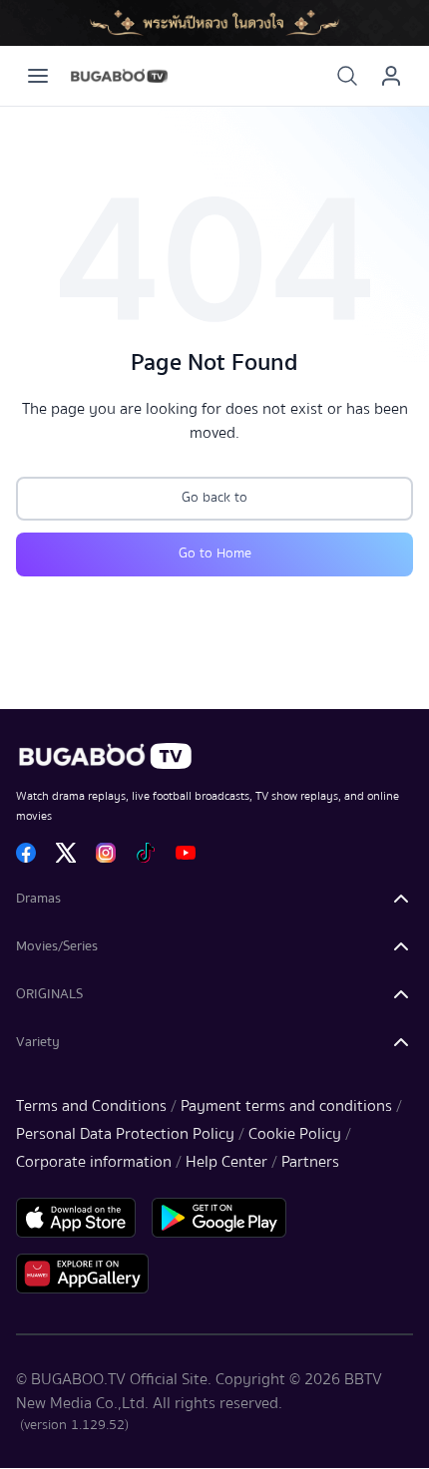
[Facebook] (26, 853)
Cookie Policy (294, 1134)
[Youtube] (186, 853)
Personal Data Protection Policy (125, 1134)
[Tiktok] (146, 853)
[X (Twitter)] (66, 853)
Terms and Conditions (91, 1106)
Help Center (226, 1162)
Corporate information (94, 1162)
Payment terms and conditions (286, 1106)
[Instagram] (106, 853)
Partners (310, 1162)
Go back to (214, 498)
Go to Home (215, 553)
